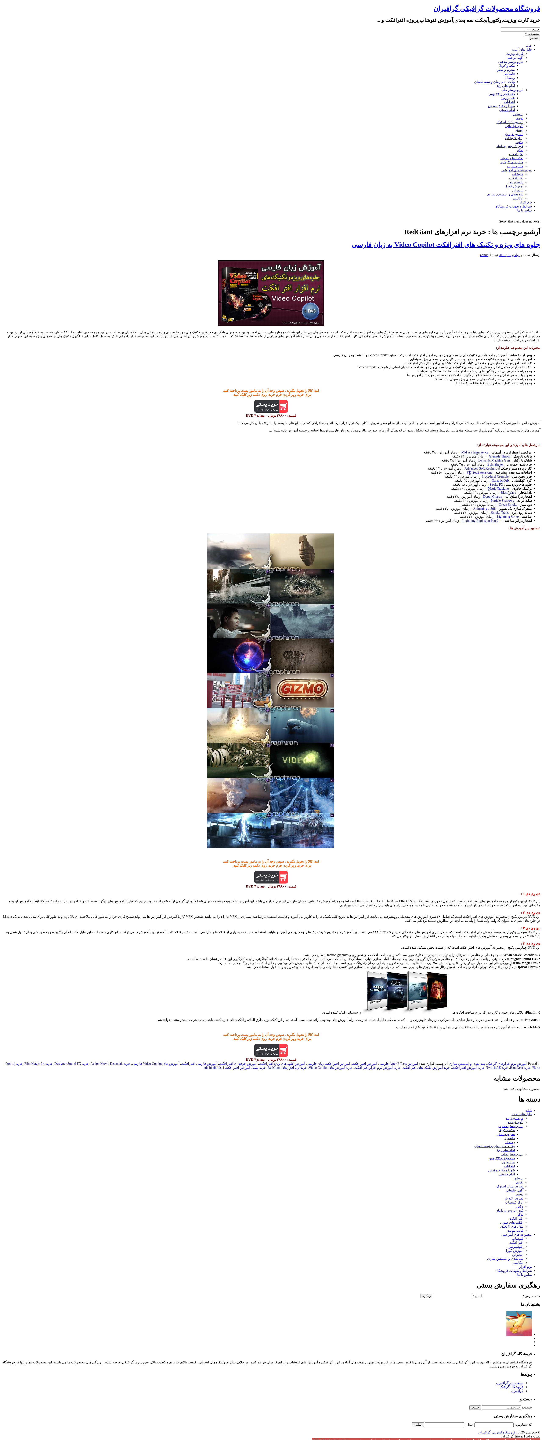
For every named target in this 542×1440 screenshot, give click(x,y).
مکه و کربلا (507, 65)
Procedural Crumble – (493, 476)
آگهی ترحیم (515, 57)
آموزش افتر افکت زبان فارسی (328, 1063)
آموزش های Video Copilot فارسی (155, 1063)
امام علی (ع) (506, 86)
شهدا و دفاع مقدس (501, 106)
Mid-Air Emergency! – (472, 452)
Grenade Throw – (497, 456)
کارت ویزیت (514, 53)
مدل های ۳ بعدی (511, 162)
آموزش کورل (514, 186)
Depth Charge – (491, 496)
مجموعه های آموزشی (516, 170)
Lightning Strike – (506, 516)
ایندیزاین (517, 190)
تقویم (519, 118)
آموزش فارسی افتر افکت (199, 1063)
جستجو (527, 1407)
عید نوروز (508, 98)
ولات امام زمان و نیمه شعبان (494, 82)
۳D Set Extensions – (478, 472)
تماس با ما (524, 210)
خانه (529, 45)
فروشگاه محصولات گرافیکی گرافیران (486, 8)
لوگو (520, 150)
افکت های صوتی (511, 158)
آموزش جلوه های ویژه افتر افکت (282, 1063)
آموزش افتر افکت (364, 1063)
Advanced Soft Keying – (478, 468)
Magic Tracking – (496, 488)
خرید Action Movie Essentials (110, 1063)
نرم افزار (525, 202)
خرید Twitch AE (497, 1067)
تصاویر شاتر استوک (509, 122)
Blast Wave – (506, 492)
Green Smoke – (506, 504)
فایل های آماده (522, 49)
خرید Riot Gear (520, 1067)
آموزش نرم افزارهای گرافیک (507, 1063)
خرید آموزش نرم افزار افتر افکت (377, 1067)
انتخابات (509, 102)
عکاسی (518, 198)
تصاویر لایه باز (513, 134)
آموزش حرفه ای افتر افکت (238, 1063)
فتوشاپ (517, 174)
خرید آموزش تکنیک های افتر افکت (426, 1067)
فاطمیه (510, 74)
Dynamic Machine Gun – (492, 460)
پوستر (519, 130)
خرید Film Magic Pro (38, 1063)
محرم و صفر (506, 69)
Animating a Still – (483, 508)
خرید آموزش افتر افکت (468, 1067)
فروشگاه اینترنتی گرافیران (497, 1432)
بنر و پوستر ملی (512, 90)
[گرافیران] (519, 1334)
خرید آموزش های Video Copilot (331, 1067)
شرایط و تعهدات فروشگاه (514, 206)
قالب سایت (515, 166)
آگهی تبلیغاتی (514, 126)
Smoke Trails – (498, 512)
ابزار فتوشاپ (514, 138)
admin (484, 255)
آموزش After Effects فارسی (398, 1063)
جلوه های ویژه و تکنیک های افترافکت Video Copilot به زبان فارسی (446, 244)
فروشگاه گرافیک (511, 1387)
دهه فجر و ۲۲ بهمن (501, 94)
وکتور (519, 142)
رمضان (510, 78)
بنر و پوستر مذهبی (510, 61)
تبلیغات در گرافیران (509, 1383)
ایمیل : (477, 1296)
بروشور (518, 114)
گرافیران (517, 1391)
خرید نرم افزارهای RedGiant (287, 1067)
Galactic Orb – (498, 480)
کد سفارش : (531, 1296)
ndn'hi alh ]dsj (212, 1067)
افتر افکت (516, 154)
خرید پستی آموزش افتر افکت (245, 1067)
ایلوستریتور (515, 182)
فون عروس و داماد (509, 146)
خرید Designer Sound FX (71, 1063)
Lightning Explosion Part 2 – (479, 520)
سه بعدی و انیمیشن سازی (505, 194)
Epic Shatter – (494, 464)
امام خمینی (507, 110)
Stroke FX (496, 484)
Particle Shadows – (500, 500)
